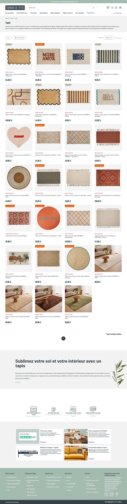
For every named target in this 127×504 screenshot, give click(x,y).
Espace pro (30, 485)
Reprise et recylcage (92, 492)
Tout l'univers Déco (114, 334)
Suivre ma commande (13, 483)
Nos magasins (31, 489)
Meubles (69, 477)
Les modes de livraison (14, 480)
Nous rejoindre (11, 487)
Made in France (68, 13)
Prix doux (34, 13)
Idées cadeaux (51, 483)
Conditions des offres (93, 480)
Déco (68, 480)
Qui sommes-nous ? (33, 477)
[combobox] (59, 7)
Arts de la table (71, 483)
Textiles (69, 490)
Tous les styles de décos (54, 477)
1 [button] (63, 338)
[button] (59, 339)
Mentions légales (91, 489)
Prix (8, 37)
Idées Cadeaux (55, 13)
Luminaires (70, 487)
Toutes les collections (53, 480)
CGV (88, 477)
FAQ (8, 490)
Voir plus (17, 382)
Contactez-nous (12, 477)
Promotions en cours (53, 487)
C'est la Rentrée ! (22, 13)
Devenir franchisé (32, 495)
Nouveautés (44, 13)
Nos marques (79, 13)
